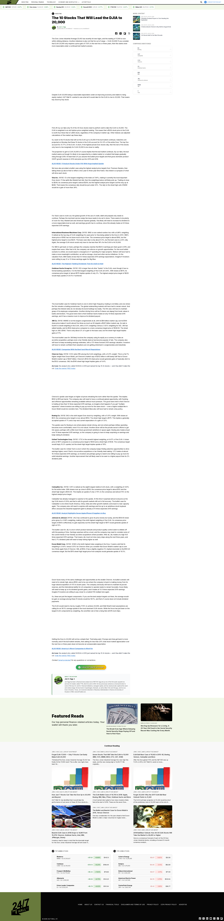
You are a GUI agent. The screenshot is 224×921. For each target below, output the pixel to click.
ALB (58, 880)
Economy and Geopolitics (68, 2)
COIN (58, 865)
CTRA (120, 858)
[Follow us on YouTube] (211, 918)
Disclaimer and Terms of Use (133, 904)
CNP (119, 887)
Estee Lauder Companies (65, 885)
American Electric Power (127, 878)
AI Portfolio (86, 2)
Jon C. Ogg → (70, 679)
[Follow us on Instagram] (214, 918)
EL (57, 887)
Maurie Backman (111, 726)
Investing (25, 2)
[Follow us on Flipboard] (125, 33)
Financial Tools (112, 904)
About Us (88, 904)
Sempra (121, 864)
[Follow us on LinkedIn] (207, 918)
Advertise (183, 904)
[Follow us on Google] (129, 33)
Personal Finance (37, 2)
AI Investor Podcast (214, 2)
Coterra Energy (123, 857)
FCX (58, 873)
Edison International (125, 871)
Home (80, 904)
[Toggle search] (201, 2)
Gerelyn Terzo (145, 723)
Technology (51, 2)
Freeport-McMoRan (64, 871)
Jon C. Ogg (62, 27)
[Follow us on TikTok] (218, 918)
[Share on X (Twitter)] (120, 33)
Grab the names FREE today (65, 368)
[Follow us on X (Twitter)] (203, 918)
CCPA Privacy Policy (169, 904)
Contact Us (99, 904)
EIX (119, 873)
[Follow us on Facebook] (200, 918)
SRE (119, 865)
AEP (119, 880)
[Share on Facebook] (116, 33)
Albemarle (60, 878)
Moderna (60, 857)
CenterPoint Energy (125, 885)
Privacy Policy (153, 904)
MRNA (58, 858)
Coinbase (60, 864)
